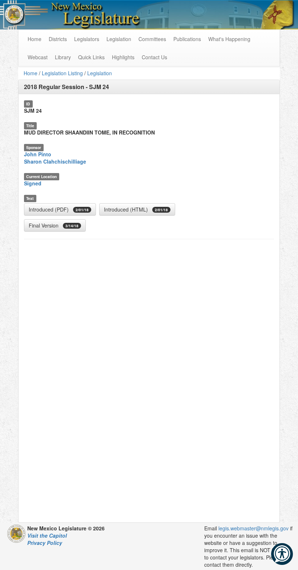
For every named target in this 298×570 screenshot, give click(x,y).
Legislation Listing (62, 73)
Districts (58, 39)
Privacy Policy (44, 542)
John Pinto (37, 154)
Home (30, 73)
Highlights (123, 57)
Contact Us (154, 57)
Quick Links (91, 57)
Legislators (86, 39)
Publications (187, 39)
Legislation (118, 39)
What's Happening (229, 39)
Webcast (38, 57)
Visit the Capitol (47, 535)
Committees (152, 39)
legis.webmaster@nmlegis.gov (253, 528)
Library (63, 57)
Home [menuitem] (34, 39)
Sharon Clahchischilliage (55, 161)
